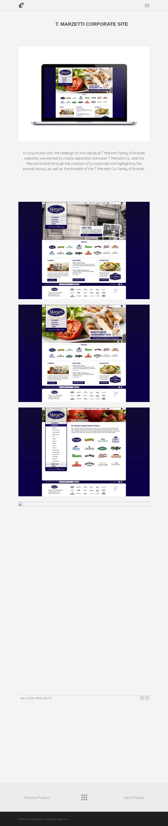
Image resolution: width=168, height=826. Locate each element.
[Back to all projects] (84, 796)
